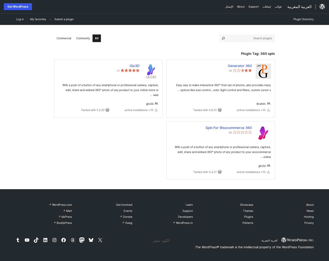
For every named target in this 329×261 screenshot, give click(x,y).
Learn (189, 204)
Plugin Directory (304, 19)
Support (188, 210)
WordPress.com (60, 204)
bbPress (65, 216)
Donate (126, 216)
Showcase (246, 204)
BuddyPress (63, 222)
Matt (67, 210)
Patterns (248, 222)
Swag (127, 222)
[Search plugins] (223, 38)
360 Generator (240, 66)
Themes (248, 210)
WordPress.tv (183, 222)
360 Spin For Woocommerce (229, 128)
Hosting (309, 216)
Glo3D (135, 66)
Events (128, 210)
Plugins (248, 216)
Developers (185, 216)
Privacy (309, 222)
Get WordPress (17, 6)
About (310, 204)
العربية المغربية (269, 240)
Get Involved (124, 204)
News (310, 210)
